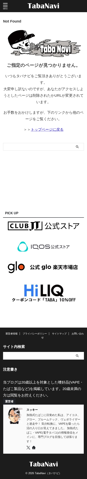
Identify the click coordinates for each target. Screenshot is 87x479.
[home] (34, 448)
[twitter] (29, 448)
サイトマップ (59, 333)
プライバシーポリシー (35, 333)
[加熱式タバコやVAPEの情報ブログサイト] (43, 6)
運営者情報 (11, 333)
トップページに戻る (47, 130)
